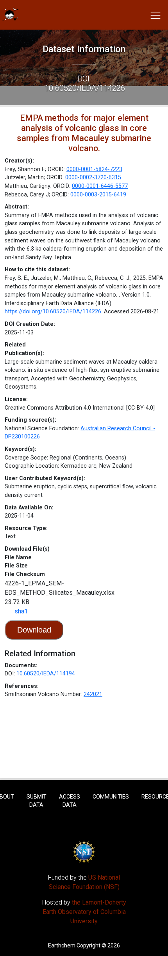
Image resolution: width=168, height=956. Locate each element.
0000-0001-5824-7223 (94, 169)
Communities (111, 796)
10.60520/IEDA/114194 (45, 673)
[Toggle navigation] (155, 14)
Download (34, 630)
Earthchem (61, 945)
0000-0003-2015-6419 (98, 194)
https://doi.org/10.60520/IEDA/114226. (53, 311)
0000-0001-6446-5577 (100, 186)
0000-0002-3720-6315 (93, 177)
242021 (93, 694)
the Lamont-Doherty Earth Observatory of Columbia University (84, 912)
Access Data (69, 800)
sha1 (21, 611)
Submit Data (36, 800)
